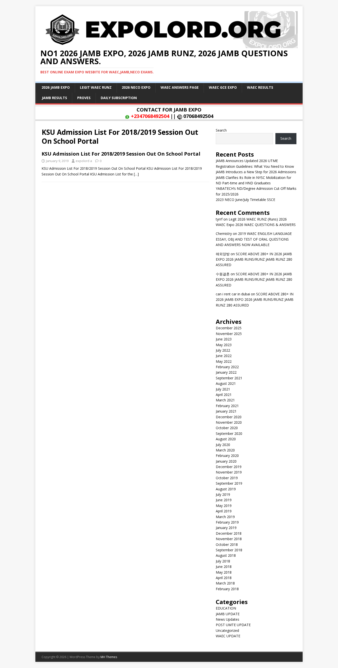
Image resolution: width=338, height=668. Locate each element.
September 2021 (229, 378)
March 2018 (225, 583)
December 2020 (228, 417)
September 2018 (229, 550)
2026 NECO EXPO (136, 87)
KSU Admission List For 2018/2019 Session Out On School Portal (121, 153)
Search (221, 130)
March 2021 (225, 400)
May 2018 (224, 572)
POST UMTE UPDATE (233, 624)
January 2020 (226, 461)
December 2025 (228, 328)
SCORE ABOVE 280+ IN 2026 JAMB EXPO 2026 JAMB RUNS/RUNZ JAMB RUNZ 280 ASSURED (254, 259)
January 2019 (226, 527)
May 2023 (224, 344)
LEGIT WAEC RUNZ (96, 87)
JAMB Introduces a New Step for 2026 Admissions (256, 171)
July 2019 (223, 494)
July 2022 (223, 350)
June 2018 (224, 566)
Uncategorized (227, 630)
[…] (136, 174)
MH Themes (108, 657)
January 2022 (226, 372)
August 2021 (226, 383)
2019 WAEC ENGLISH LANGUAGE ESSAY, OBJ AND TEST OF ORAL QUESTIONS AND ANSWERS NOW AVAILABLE (254, 239)
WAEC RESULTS (260, 87)
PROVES (84, 97)
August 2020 (226, 439)
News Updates (227, 619)
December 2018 (228, 533)
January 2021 (226, 411)
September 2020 (229, 433)
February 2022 (227, 366)
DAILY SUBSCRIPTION (119, 97)
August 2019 (226, 489)
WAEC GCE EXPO (223, 87)
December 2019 (228, 466)
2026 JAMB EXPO (56, 87)
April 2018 (224, 577)
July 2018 (223, 561)
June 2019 (224, 500)
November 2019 (229, 472)
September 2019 (229, 483)
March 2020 (225, 450)
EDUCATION (226, 608)
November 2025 (229, 333)
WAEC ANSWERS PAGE (180, 87)
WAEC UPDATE (228, 636)
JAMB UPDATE (228, 614)
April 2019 (224, 511)
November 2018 (229, 538)
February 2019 (227, 522)
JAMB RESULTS (54, 97)
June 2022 (224, 355)
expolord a (84, 161)
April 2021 (224, 394)
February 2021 (227, 405)
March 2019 (225, 516)
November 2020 (229, 422)
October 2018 (227, 544)
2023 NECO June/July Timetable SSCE (245, 199)
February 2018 (227, 588)
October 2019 (227, 477)
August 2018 (226, 555)
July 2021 (223, 389)
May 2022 (224, 361)
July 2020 (223, 444)
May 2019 (224, 505)
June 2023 (224, 339)
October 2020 (227, 427)
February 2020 (227, 455)
